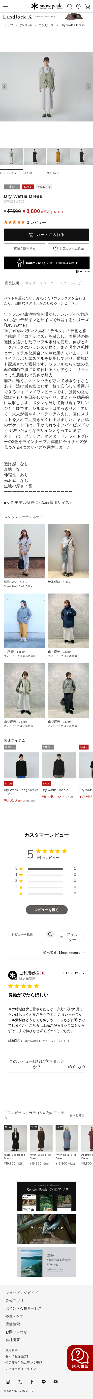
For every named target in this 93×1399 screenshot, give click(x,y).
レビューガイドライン (20, 1369)
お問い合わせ (16, 1332)
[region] (45, 869)
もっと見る (77, 1115)
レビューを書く (46, 909)
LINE (44, 1382)
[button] (88, 86)
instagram (8, 1382)
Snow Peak (46, 6)
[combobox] (64, 952)
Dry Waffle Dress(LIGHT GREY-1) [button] (46, 1041)
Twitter (20, 1382)
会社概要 (12, 1340)
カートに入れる (50, 235)
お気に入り (79, 6)
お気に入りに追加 (72, 248)
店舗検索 (12, 1324)
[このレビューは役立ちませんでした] (79, 1067)
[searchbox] (26, 934)
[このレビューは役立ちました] (70, 1067)
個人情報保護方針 (17, 1356)
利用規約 (11, 1350)
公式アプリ (14, 1301)
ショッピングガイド (21, 1293)
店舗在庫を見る (24, 248)
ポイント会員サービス (23, 1308)
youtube (56, 1382)
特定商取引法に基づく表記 (23, 1362)
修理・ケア (14, 1316)
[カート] (88, 6)
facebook (32, 1382)
